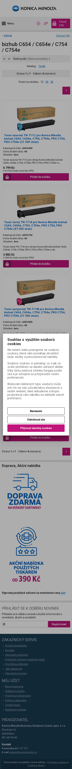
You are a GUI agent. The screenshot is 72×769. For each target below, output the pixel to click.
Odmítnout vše (36, 419)
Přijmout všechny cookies (36, 428)
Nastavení (36, 411)
